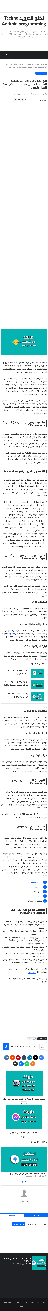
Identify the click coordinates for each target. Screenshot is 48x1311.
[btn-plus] (22, 99)
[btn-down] (15, 99)
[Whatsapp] (26, 1063)
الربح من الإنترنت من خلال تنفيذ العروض (18, 671)
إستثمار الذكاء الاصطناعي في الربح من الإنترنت (17, 695)
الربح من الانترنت (23, 64)
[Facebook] (41, 1057)
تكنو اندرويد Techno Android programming (24, 21)
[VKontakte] (6, 1057)
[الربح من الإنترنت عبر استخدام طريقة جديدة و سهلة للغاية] (37, 684)
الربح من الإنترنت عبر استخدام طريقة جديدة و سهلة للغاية (16, 683)
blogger (36, 1215)
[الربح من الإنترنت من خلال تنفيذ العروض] (37, 673)
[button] (45, 1165)
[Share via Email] (15, 1063)
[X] (35, 1057)
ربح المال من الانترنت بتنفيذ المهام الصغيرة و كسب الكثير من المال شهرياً (26, 65)
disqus (12, 1215)
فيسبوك (11, 633)
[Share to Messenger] (21, 1063)
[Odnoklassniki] (32, 1063)
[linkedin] (29, 1057)
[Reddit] (12, 1057)
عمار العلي (24, 1202)
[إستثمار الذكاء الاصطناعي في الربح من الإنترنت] (37, 696)
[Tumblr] (24, 1057)
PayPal (33, 882)
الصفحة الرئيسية (39, 64)
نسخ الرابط (42, 1046)
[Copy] (6, 1046)
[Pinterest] (18, 1057)
